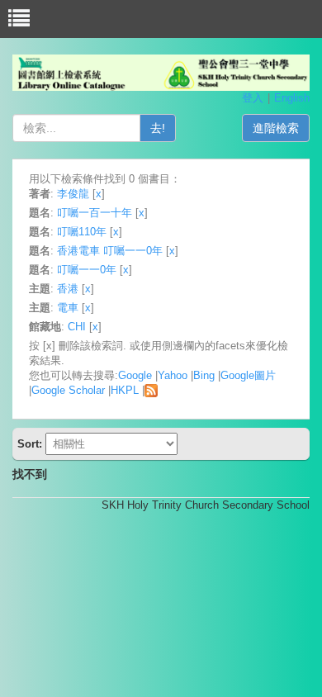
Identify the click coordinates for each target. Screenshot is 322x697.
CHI (77, 326)
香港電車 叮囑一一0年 (110, 250)
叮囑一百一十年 (94, 212)
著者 (39, 193)
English (292, 98)
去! (157, 128)
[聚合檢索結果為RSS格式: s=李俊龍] (151, 390)
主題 (39, 288)
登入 (252, 98)
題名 (39, 212)
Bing (204, 375)
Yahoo (172, 375)
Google (135, 375)
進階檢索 (276, 128)
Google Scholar (68, 390)
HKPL (125, 390)
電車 (67, 307)
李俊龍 (73, 193)
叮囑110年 (82, 231)
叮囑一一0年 (86, 269)
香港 (67, 288)
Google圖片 (248, 375)
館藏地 (45, 326)
